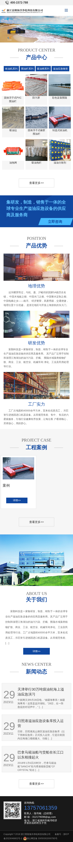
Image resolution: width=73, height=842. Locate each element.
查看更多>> (36, 182)
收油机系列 (11, 68)
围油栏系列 (27, 68)
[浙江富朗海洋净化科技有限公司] (22, 11)
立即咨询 (55, 222)
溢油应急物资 (60, 68)
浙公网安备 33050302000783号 (42, 838)
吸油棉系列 (43, 68)
